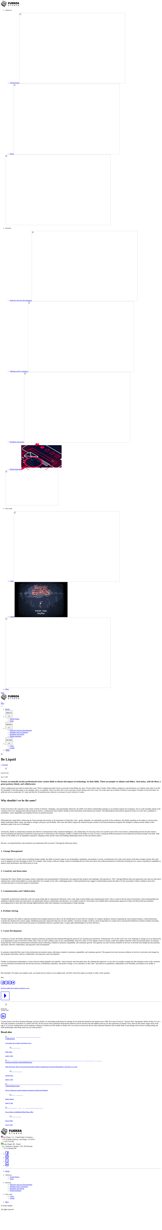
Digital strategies (15, 469)
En (3, 693)
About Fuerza (14, 83)
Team (12, 154)
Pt (1, 693)
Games (12, 616)
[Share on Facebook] (2, 984)
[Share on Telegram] (13, 984)
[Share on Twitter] (6, 984)
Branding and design (17, 442)
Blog (7, 689)
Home (7, 709)
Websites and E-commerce (19, 371)
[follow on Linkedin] (3, 1018)
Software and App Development (21, 1185)
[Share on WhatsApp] (9, 984)
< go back (4, 765)
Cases (12, 581)
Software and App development (21, 300)
